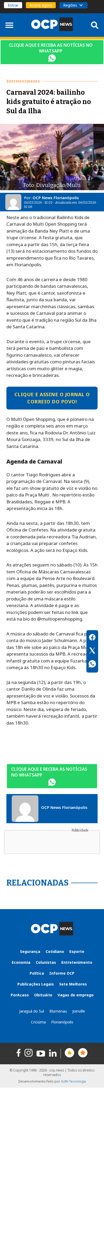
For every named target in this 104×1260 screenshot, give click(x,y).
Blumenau (58, 1011)
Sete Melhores (73, 984)
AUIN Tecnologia (73, 1081)
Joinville (78, 1011)
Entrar (13, 5)
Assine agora (41, 5)
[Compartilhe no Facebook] (92, 638)
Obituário (43, 994)
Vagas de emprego (76, 994)
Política (37, 973)
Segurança (30, 951)
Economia (21, 962)
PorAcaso (20, 994)
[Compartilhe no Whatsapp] (92, 664)
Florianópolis (62, 1021)
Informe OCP (61, 973)
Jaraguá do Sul (31, 1011)
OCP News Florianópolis (56, 197)
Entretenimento (76, 962)
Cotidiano (55, 951)
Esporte (76, 951)
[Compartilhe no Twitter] (92, 651)
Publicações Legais (35, 984)
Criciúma (38, 1021)
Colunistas (46, 962)
